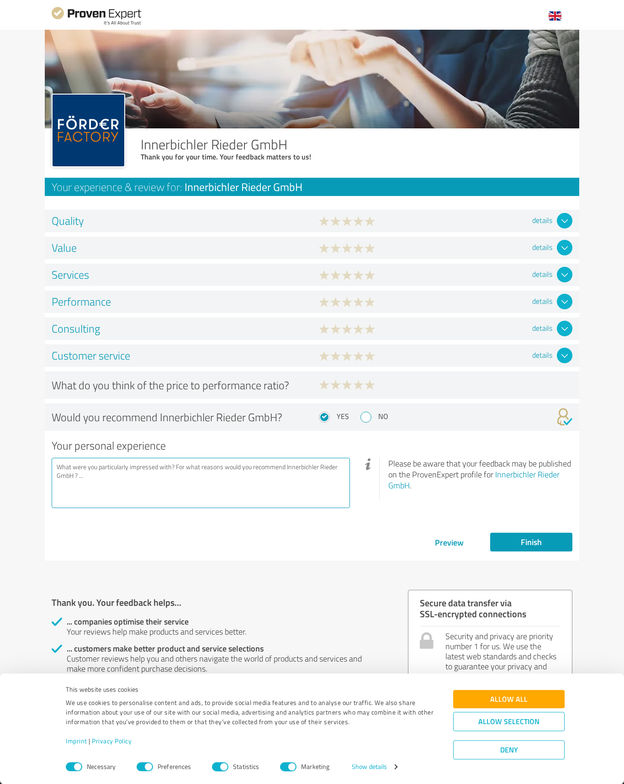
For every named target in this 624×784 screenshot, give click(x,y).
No (383, 416)
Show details (369, 767)
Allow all (509, 699)
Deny (509, 750)
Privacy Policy (112, 741)
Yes (343, 416)
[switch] (145, 766)
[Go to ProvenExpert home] (96, 23)
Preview (449, 542)
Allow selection (508, 721)
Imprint (76, 741)
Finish (531, 542)
